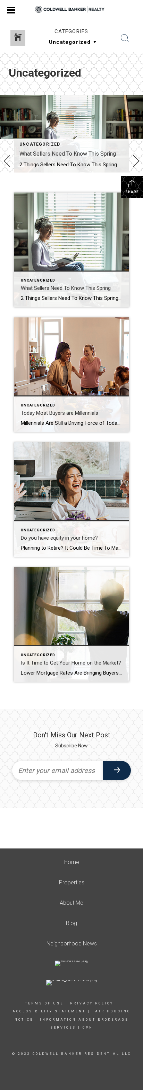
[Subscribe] (117, 770)
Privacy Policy (91, 1003)
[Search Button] (125, 38)
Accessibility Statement (49, 1011)
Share (132, 192)
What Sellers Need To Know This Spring (67, 153)
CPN (88, 1027)
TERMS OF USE (44, 1003)
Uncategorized (39, 144)
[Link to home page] (71, 9)
